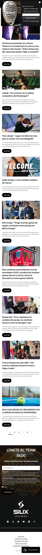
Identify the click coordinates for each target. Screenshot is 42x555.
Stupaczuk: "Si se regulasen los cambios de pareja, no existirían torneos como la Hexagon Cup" (17, 320)
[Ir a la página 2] (32, 432)
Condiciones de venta (21, 541)
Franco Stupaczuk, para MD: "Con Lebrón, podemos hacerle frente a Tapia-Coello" (18, 365)
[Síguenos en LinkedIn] (29, 521)
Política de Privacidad (35, 21)
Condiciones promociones (21, 546)
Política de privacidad (21, 539)
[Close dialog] (40, 2)
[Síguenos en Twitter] (13, 521)
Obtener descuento (31, 17)
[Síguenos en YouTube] (24, 522)
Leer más (7, 64)
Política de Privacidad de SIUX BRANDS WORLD (19, 479)
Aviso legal (21, 536)
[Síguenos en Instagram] (8, 521)
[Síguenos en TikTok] (34, 522)
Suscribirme (8, 492)
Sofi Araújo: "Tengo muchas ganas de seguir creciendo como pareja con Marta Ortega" (19, 226)
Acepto (5, 487)
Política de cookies (21, 543)
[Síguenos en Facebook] (18, 521)
